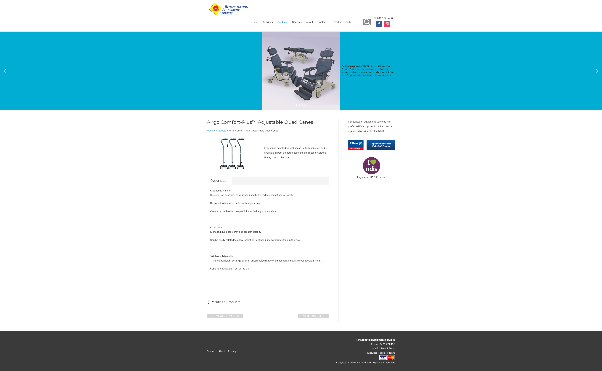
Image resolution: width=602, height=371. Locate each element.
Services (268, 22)
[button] (4, 70)
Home (255, 22)
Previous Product (225, 316)
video (365, 75)
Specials (297, 22)
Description (219, 181)
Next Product (314, 316)
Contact (322, 22)
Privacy (232, 351)
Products (282, 22)
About (309, 22)
